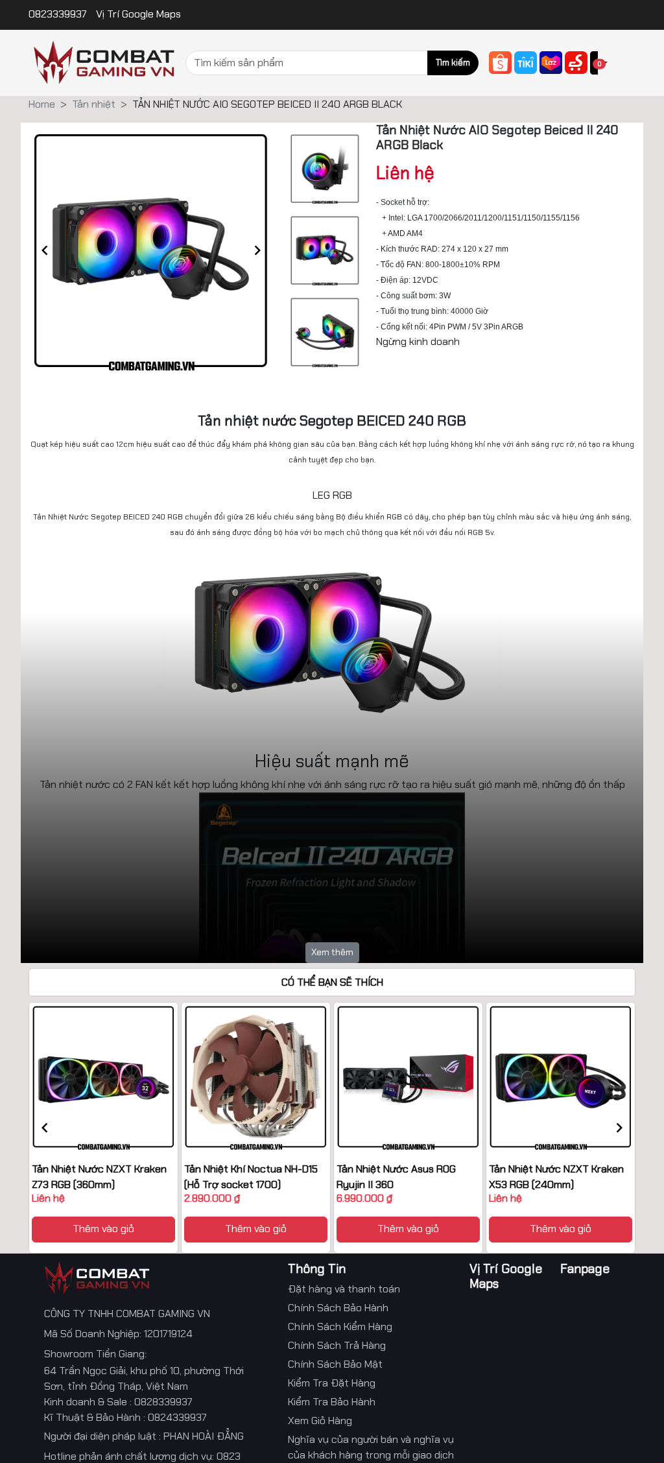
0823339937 (59, 14)
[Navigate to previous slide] (44, 250)
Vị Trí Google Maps (138, 14)
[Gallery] (151, 250)
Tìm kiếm (453, 62)
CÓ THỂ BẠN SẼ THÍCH (332, 982)
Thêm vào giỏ (103, 1228)
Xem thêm (332, 952)
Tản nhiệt (93, 104)
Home (42, 104)
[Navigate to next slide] (257, 250)
